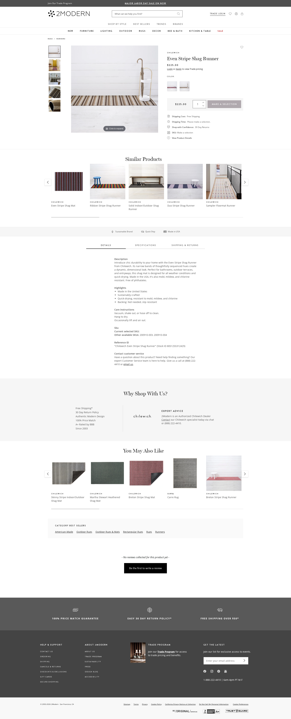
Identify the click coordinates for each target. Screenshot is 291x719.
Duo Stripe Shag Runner (181, 205)
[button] (242, 13)
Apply (179, 68)
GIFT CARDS (46, 677)
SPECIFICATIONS (145, 245)
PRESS (88, 667)
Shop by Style (117, 24)
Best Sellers (141, 24)
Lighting (106, 31)
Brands (178, 24)
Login (170, 68)
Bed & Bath (175, 31)
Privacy (145, 704)
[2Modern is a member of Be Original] (185, 711)
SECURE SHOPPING (49, 682)
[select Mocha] (185, 86)
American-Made (64, 531)
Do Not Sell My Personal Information (214, 704)
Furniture (87, 31)
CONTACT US (46, 652)
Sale (220, 31)
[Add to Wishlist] (241, 47)
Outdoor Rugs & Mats (107, 531)
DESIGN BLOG (91, 672)
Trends (161, 24)
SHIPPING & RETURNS (185, 245)
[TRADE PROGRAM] (159, 653)
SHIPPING (45, 662)
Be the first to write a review (145, 568)
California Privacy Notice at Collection (180, 704)
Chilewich (173, 52)
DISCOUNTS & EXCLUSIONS (53, 672)
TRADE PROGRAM (93, 657)
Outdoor (125, 31)
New (70, 31)
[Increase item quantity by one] (204, 102)
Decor (156, 31)
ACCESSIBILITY (92, 677)
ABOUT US (90, 652)
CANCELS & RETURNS (50, 667)
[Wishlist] (230, 13)
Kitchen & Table (200, 31)
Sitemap (127, 704)
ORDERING (45, 657)
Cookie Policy (156, 704)
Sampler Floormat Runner (220, 205)
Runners (61, 39)
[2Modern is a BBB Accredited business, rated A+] (211, 712)
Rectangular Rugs (133, 531)
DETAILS (106, 245)
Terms (136, 704)
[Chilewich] (142, 416)
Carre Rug (173, 497)
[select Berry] (172, 86)
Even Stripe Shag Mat (63, 205)
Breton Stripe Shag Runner (221, 497)
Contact (165, 419)
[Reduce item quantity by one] (204, 106)
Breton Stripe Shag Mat (142, 497)
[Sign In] (236, 13)
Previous (66, 89)
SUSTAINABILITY (93, 662)
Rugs (142, 31)
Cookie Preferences (240, 704)
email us (128, 364)
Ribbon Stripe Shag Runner (105, 205)
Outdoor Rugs (84, 531)
